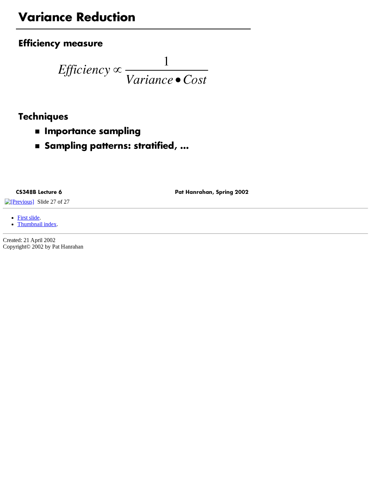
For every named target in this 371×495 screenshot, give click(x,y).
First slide (28, 218)
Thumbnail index (37, 224)
